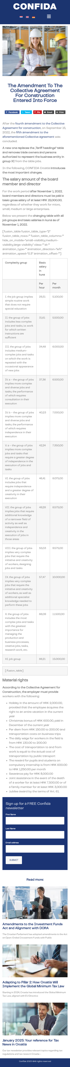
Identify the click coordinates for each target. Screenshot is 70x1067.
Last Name (10, 829)
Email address (12, 843)
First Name (11, 814)
